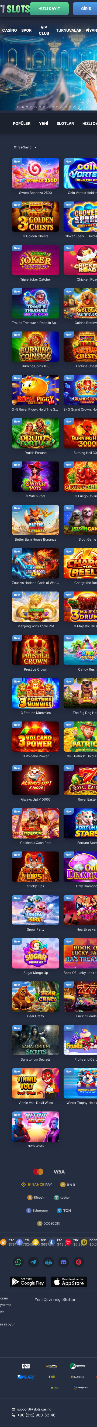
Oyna (35, 185)
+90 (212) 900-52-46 (36, 1415)
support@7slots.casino (34, 1409)
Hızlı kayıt (49, 8)
